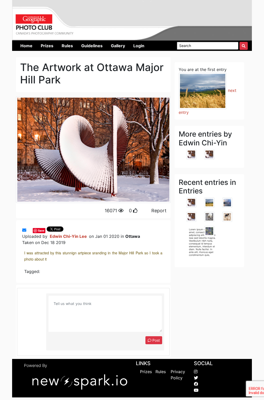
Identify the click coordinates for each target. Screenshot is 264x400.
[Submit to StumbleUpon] (31, 230)
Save (41, 230)
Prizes (146, 371)
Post (155, 340)
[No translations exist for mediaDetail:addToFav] (29, 230)
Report (159, 210)
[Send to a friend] (24, 230)
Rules (160, 371)
